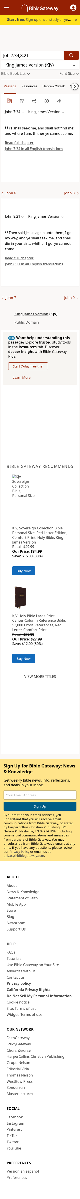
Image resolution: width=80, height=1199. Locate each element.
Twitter (13, 1141)
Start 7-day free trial (28, 366)
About (12, 885)
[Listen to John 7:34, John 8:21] (59, 100)
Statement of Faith (22, 898)
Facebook (15, 1117)
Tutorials (14, 958)
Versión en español (23, 1171)
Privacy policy (19, 983)
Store (11, 910)
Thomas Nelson (20, 1075)
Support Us (16, 929)
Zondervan (16, 1087)
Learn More (21, 377)
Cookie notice (18, 1002)
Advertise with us (21, 971)
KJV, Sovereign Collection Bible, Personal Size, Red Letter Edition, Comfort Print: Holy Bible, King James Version (39, 535)
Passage (10, 86)
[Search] (71, 55)
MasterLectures (20, 1093)
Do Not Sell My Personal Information (39, 995)
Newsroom (16, 922)
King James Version (31, 314)
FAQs (11, 952)
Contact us (16, 977)
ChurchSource (19, 1050)
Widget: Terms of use (24, 1014)
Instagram (15, 1123)
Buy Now (24, 571)
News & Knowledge (23, 891)
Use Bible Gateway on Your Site (33, 964)
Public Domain (26, 322)
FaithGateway (18, 1037)
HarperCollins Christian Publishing (35, 1056)
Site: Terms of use (21, 1008)
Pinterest (14, 1129)
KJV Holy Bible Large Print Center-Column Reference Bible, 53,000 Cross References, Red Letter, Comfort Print (39, 622)
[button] (73, 7)
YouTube (14, 1148)
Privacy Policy (19, 851)
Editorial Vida (18, 1068)
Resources (29, 86)
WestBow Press (20, 1081)
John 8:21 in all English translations (34, 264)
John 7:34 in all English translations (34, 148)
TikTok (12, 1135)
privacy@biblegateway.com (24, 855)
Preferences (17, 1177)
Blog (10, 916)
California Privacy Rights (28, 989)
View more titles (40, 676)
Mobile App (16, 904)
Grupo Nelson (18, 1062)
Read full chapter (19, 142)
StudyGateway (19, 1044)
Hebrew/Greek (53, 86)
